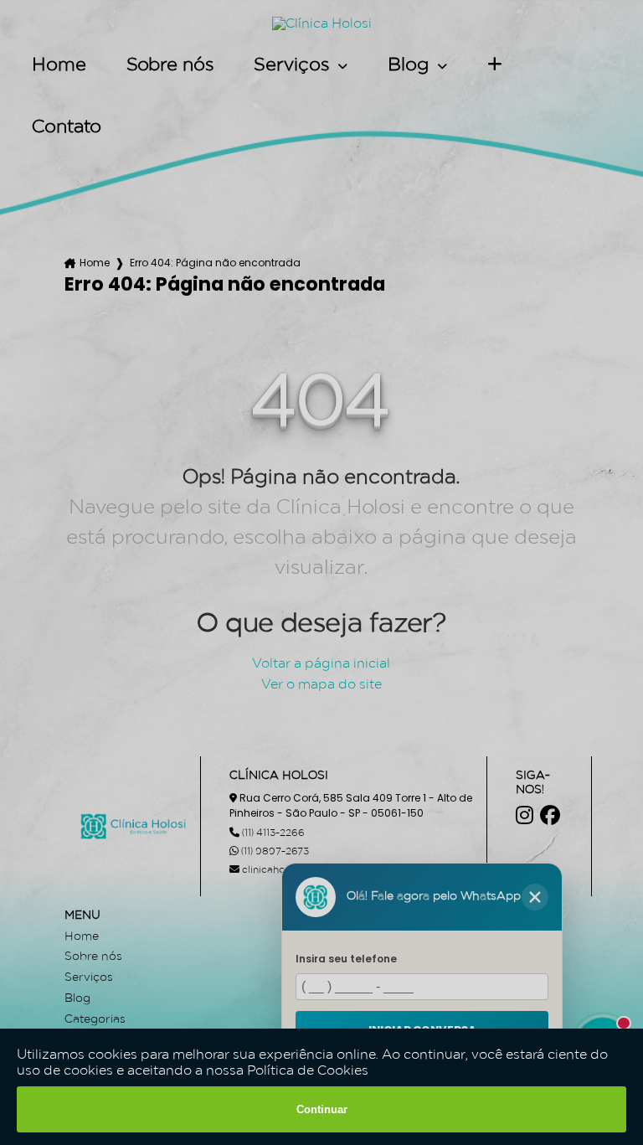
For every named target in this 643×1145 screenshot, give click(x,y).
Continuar (321, 1109)
